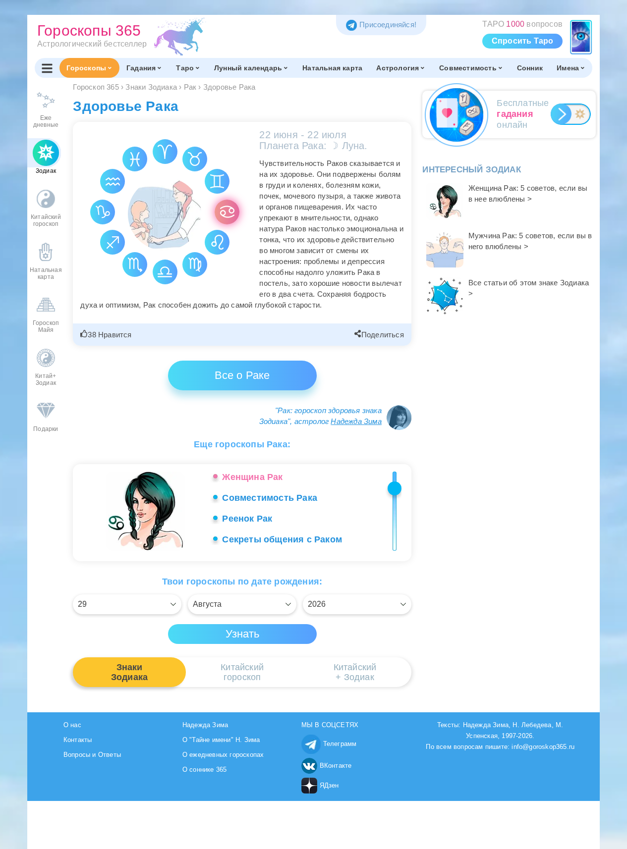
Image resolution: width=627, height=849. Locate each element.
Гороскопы (86, 68)
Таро (185, 68)
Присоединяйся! (387, 24)
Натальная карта (332, 68)
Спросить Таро (523, 41)
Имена (568, 68)
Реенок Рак (247, 519)
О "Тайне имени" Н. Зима (221, 739)
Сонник (530, 68)
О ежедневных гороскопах (223, 754)
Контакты (77, 739)
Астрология (397, 68)
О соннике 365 (204, 769)
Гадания (141, 68)
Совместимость (468, 68)
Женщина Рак (252, 477)
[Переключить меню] (47, 68)
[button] (107, 334)
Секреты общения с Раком (282, 539)
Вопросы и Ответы (92, 754)
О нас (72, 725)
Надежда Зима (356, 421)
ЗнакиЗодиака (129, 672)
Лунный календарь (248, 68)
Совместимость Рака (269, 498)
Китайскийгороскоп (242, 672)
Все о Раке (242, 375)
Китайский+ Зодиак (355, 672)
